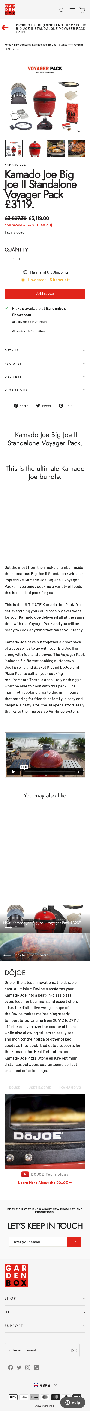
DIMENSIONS (16, 389)
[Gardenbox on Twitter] (19, 1367)
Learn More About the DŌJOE (45, 1182)
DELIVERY (13, 376)
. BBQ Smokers (49, 25)
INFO (10, 1312)
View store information (28, 331)
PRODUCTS (25, 25)
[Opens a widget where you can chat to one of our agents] (72, 1403)
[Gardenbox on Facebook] (10, 1367)
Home (8, 44)
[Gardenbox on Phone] (37, 1367)
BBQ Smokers (22, 44)
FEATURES (13, 363)
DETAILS (12, 350)
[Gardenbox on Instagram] (27, 1367)
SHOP (10, 1298)
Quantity (16, 249)
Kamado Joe (15, 164)
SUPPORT (14, 1325)
